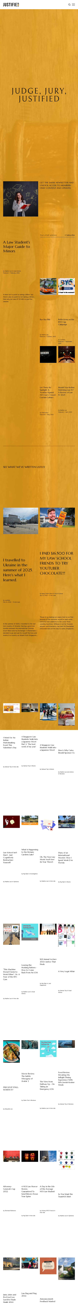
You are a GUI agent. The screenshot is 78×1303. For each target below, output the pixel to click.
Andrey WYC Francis (48, 1210)
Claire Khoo (45, 412)
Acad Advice (17, 271)
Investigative (34, 874)
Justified (62, 339)
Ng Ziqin (25, 874)
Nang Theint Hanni (47, 593)
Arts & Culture (59, 593)
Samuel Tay (8, 767)
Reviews (62, 774)
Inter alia (15, 767)
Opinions (16, 881)
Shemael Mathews (10, 1210)
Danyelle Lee (9, 1109)
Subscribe (71, 235)
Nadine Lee (8, 271)
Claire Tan (26, 1100)
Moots (34, 766)
